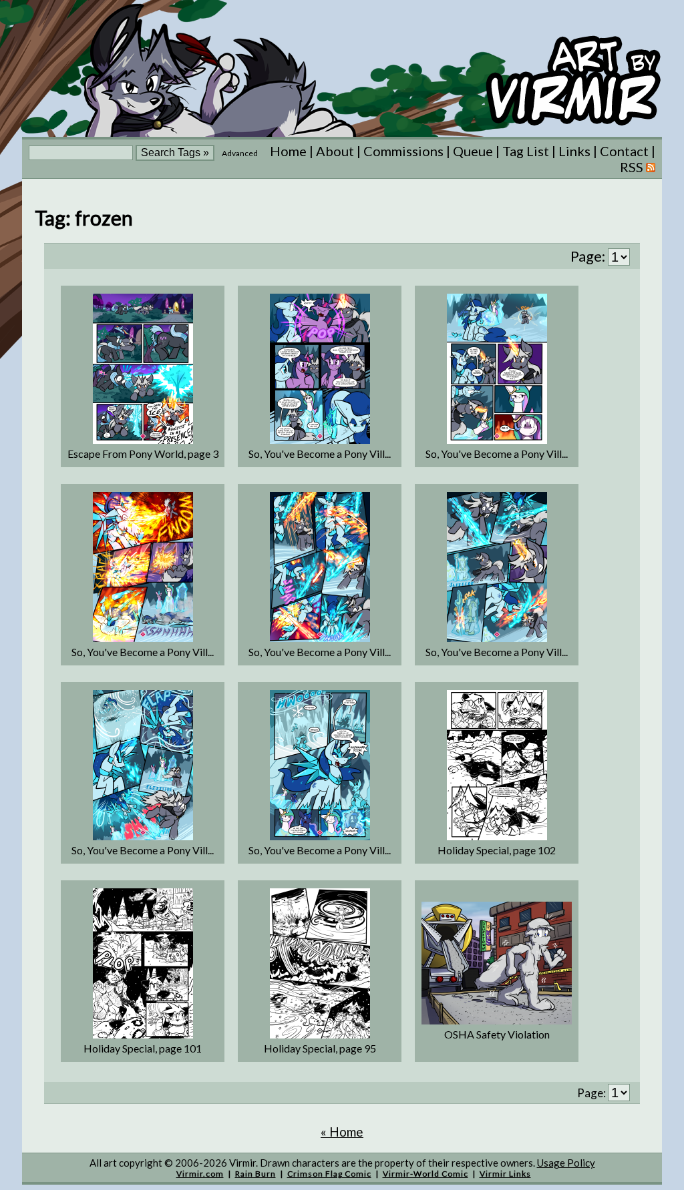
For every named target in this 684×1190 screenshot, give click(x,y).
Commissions (403, 151)
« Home (342, 1131)
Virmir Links (505, 1174)
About (335, 151)
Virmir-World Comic (425, 1174)
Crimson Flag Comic (329, 1174)
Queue (473, 151)
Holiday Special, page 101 (142, 1048)
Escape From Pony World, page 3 (142, 453)
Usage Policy (566, 1163)
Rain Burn (255, 1174)
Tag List (525, 151)
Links (574, 151)
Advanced (240, 153)
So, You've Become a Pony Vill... (319, 453)
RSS (633, 167)
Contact (624, 151)
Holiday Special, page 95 (320, 1048)
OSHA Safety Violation (497, 1034)
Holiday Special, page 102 (497, 850)
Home (288, 151)
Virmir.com (200, 1174)
